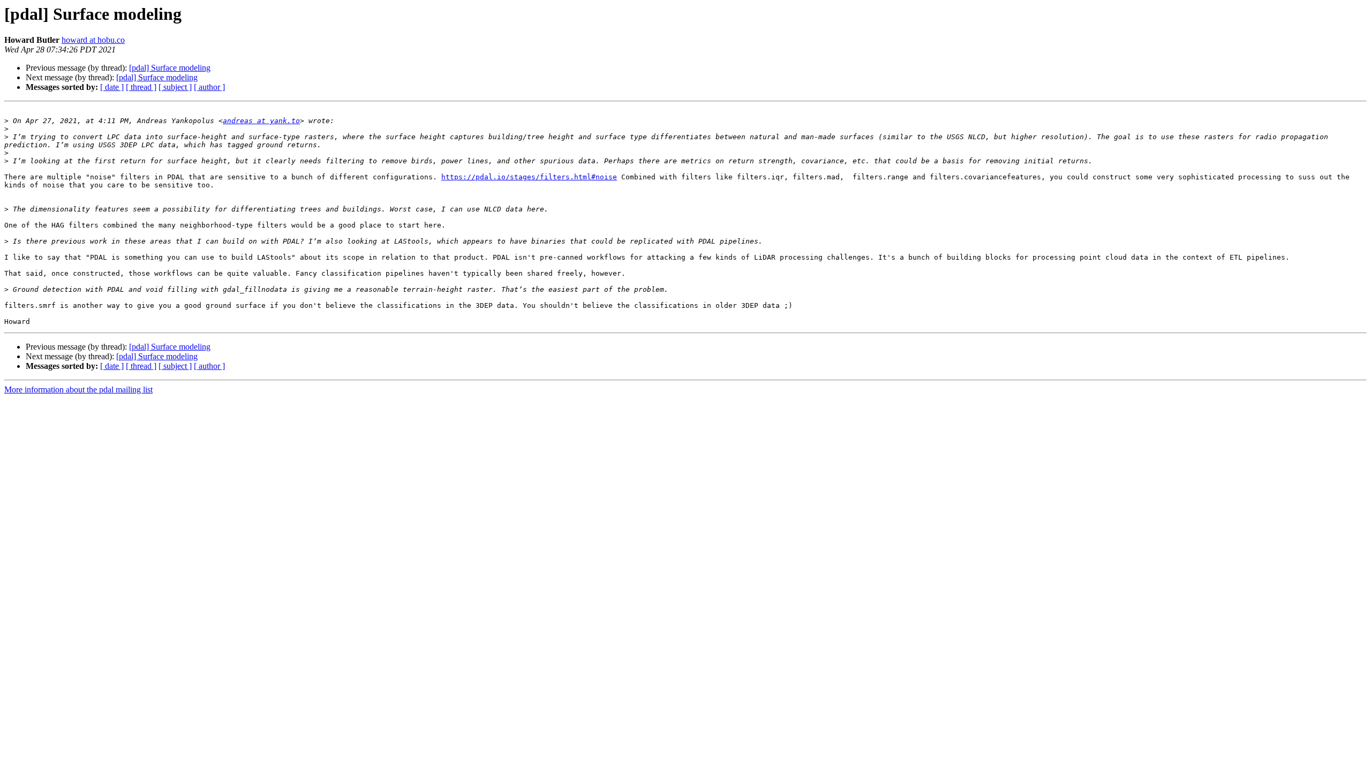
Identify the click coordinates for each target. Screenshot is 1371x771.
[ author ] (209, 87)
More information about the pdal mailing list (78, 389)
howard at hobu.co (93, 39)
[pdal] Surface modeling (169, 67)
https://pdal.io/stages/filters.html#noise (529, 177)
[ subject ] (175, 87)
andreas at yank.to (261, 121)
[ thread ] (141, 87)
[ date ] (112, 87)
